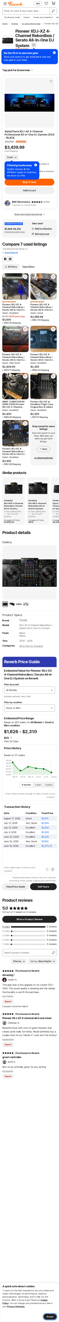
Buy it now (29, 182)
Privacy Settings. (16, 1306)
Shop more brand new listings (28, 214)
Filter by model (11, 684)
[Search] (53, 10)
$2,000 (45, 823)
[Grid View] (5, 259)
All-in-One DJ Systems (31, 646)
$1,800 (45, 841)
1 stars (5, 944)
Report (8, 1001)
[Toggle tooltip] (32, 70)
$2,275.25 (47, 845)
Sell (38, 3)
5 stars (6, 926)
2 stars (6, 939)
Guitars (26, 17)
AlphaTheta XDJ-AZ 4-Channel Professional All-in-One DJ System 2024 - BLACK (29, 134)
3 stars (6, 935)
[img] (37, 202)
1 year (38, 785)
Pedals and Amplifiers (43, 17)
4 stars (6, 931)
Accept (50, 1316)
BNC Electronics (21, 201)
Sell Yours (43, 886)
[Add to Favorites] (34, 45)
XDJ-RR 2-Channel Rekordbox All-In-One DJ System (37, 506)
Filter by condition (13, 702)
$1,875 (45, 818)
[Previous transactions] (47, 869)
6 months (26, 785)
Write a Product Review (29, 919)
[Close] (36, 165)
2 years (49, 785)
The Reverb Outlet (12, 17)
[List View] (10, 259)
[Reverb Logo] (15, 4)
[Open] (52, 690)
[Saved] (46, 3)
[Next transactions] (52, 869)
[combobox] (26, 690)
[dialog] (29, 1302)
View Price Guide (15, 886)
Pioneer (23, 619)
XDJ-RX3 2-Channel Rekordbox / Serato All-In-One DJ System (13, 506)
